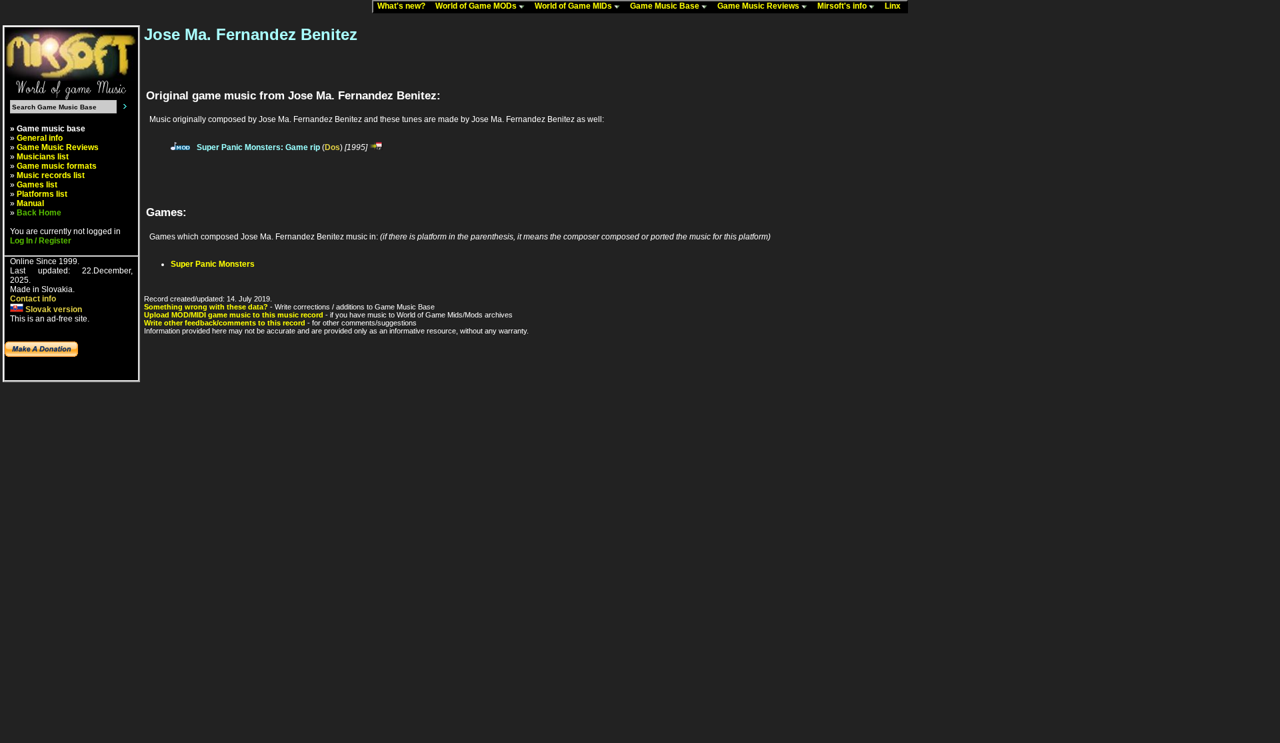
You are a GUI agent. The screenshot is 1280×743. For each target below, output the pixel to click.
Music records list (51, 175)
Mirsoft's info (843, 6)
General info (40, 138)
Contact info (33, 298)
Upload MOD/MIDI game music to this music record (233, 315)
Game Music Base (665, 6)
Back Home (39, 212)
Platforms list (42, 194)
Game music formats (57, 166)
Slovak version (52, 309)
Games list (37, 184)
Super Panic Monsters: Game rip (258, 147)
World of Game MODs (477, 6)
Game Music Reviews (759, 6)
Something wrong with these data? (206, 307)
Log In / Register (40, 240)
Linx (896, 6)
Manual (30, 203)
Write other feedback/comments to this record (224, 323)
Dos (332, 147)
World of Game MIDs (574, 6)
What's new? (404, 6)
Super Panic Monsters (213, 264)
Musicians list (43, 156)
